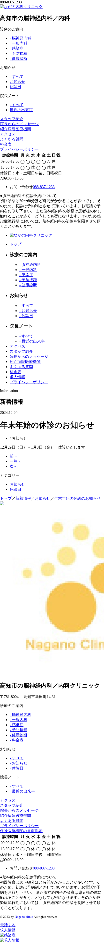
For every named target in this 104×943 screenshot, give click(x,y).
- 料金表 (16, 740)
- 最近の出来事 (32, 341)
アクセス (7, 134)
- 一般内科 (18, 43)
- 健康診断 (18, 59)
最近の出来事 (21, 110)
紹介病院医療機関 (15, 129)
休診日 (15, 87)
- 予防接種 (18, 53)
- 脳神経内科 (20, 38)
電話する (7, 925)
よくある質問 (11, 139)
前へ (13, 456)
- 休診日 (26, 316)
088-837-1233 (44, 187)
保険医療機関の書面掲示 (21, 831)
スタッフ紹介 (11, 119)
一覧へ (15, 461)
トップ (15, 244)
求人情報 (17, 377)
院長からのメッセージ (19, 124)
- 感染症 (16, 48)
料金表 (6, 144)
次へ (13, 466)
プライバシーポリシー (19, 149)
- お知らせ (28, 311)
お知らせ (17, 82)
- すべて (16, 76)
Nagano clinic (24, 916)
